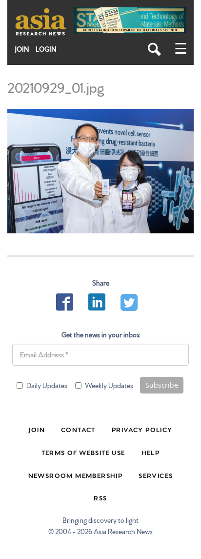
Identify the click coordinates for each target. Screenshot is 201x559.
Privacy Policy (142, 429)
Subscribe (161, 385)
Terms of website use (83, 452)
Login (46, 49)
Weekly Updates (109, 385)
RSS (100, 497)
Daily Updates (46, 385)
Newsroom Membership (75, 475)
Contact (78, 429)
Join (22, 49)
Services (156, 475)
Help (150, 452)
